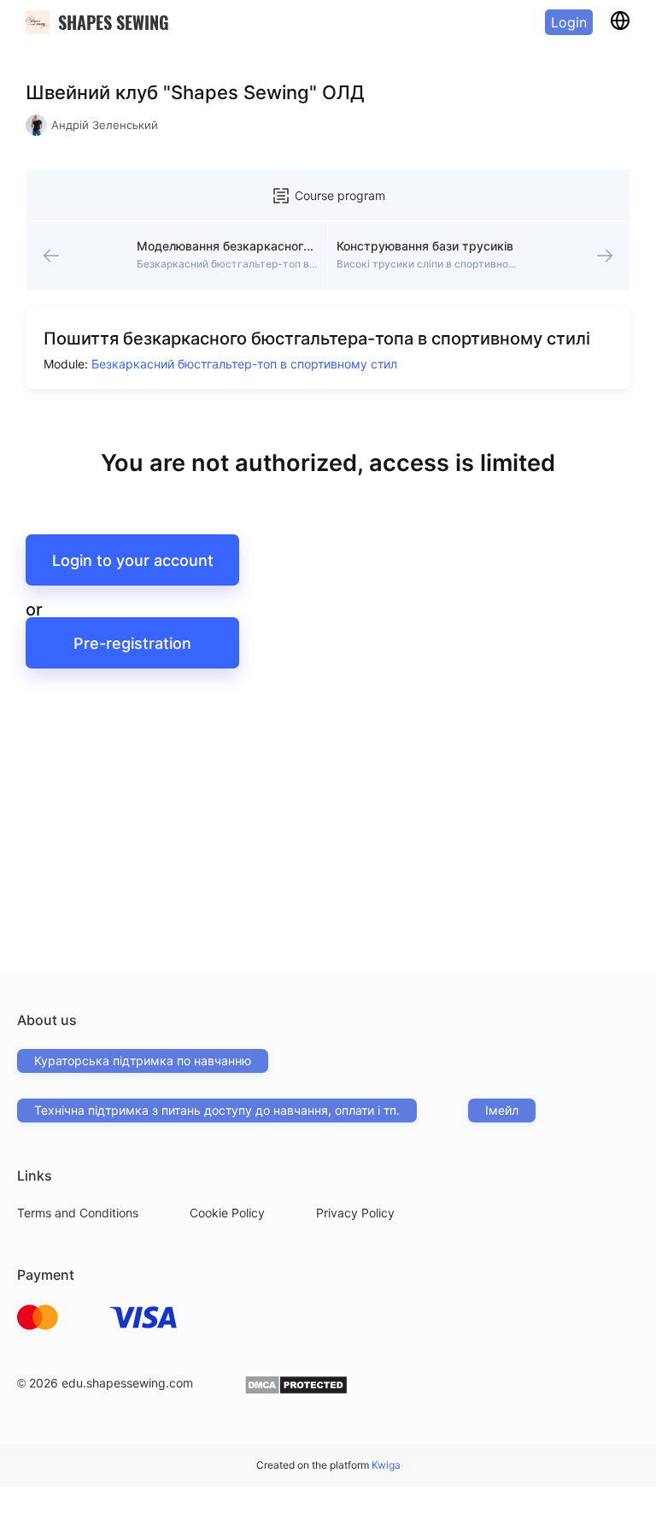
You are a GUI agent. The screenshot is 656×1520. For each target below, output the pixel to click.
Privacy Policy (355, 1212)
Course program (340, 195)
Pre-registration (132, 643)
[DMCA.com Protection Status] (296, 1390)
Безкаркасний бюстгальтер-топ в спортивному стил (244, 363)
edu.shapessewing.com (127, 1383)
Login (569, 22)
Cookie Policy (227, 1212)
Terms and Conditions (77, 1212)
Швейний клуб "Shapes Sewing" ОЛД (195, 92)
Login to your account (133, 560)
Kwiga (386, 1464)
